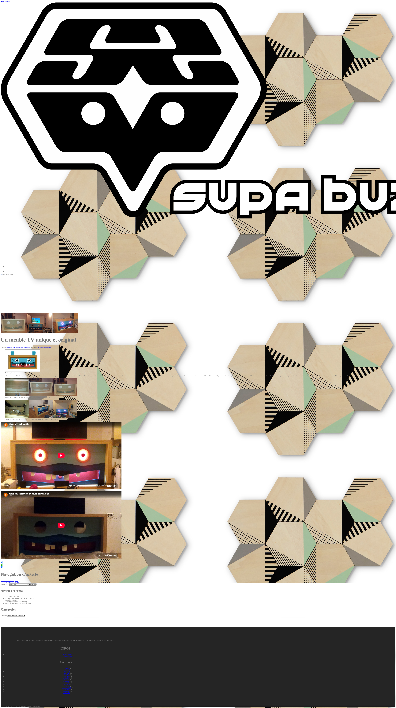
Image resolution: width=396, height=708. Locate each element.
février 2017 (66, 691)
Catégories (4, 615)
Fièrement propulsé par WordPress (11, 706)
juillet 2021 (66, 671)
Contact (7, 271)
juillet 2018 (66, 684)
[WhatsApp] (198, 565)
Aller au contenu (6, 1)
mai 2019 (66, 679)
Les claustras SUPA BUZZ (13, 597)
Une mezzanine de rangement (9, 581)
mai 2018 (66, 686)
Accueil (7, 265)
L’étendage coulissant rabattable (10, 582)
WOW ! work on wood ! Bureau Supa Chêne (18, 603)
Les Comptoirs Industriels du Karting (16, 601)
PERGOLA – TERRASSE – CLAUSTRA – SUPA (20, 598)
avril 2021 (67, 673)
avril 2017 (67, 689)
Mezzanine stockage (10, 600)
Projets (7, 268)
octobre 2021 (66, 670)
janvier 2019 (66, 681)
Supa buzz (27, 347)
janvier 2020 (66, 678)
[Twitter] (198, 563)
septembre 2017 (66, 688)
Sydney (29, 706)
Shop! (6, 270)
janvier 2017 (66, 693)
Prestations (8, 266)
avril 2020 (67, 676)
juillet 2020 (66, 675)
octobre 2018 (66, 683)
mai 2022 (66, 668)
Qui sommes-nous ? (67, 654)
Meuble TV (47, 347)
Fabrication (40, 347)
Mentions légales (67, 656)
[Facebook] (198, 562)
